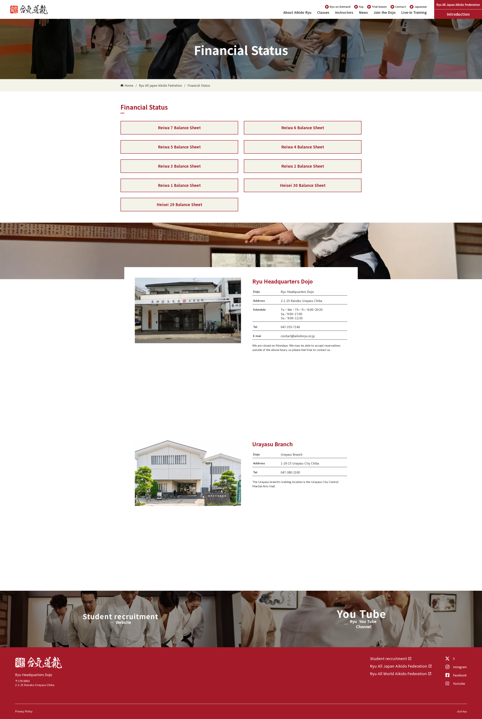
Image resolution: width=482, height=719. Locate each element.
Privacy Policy (23, 711)
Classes (323, 12)
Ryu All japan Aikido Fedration (160, 85)
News (363, 12)
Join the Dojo (385, 12)
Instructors (344, 12)
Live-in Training (414, 12)
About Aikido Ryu (297, 12)
